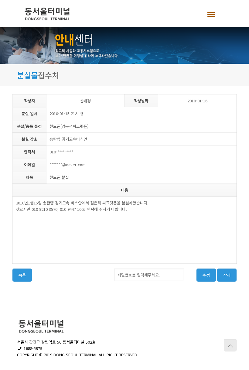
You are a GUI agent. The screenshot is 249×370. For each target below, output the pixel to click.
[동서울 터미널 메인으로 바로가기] (47, 13)
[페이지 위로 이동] (230, 345)
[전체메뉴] (209, 14)
